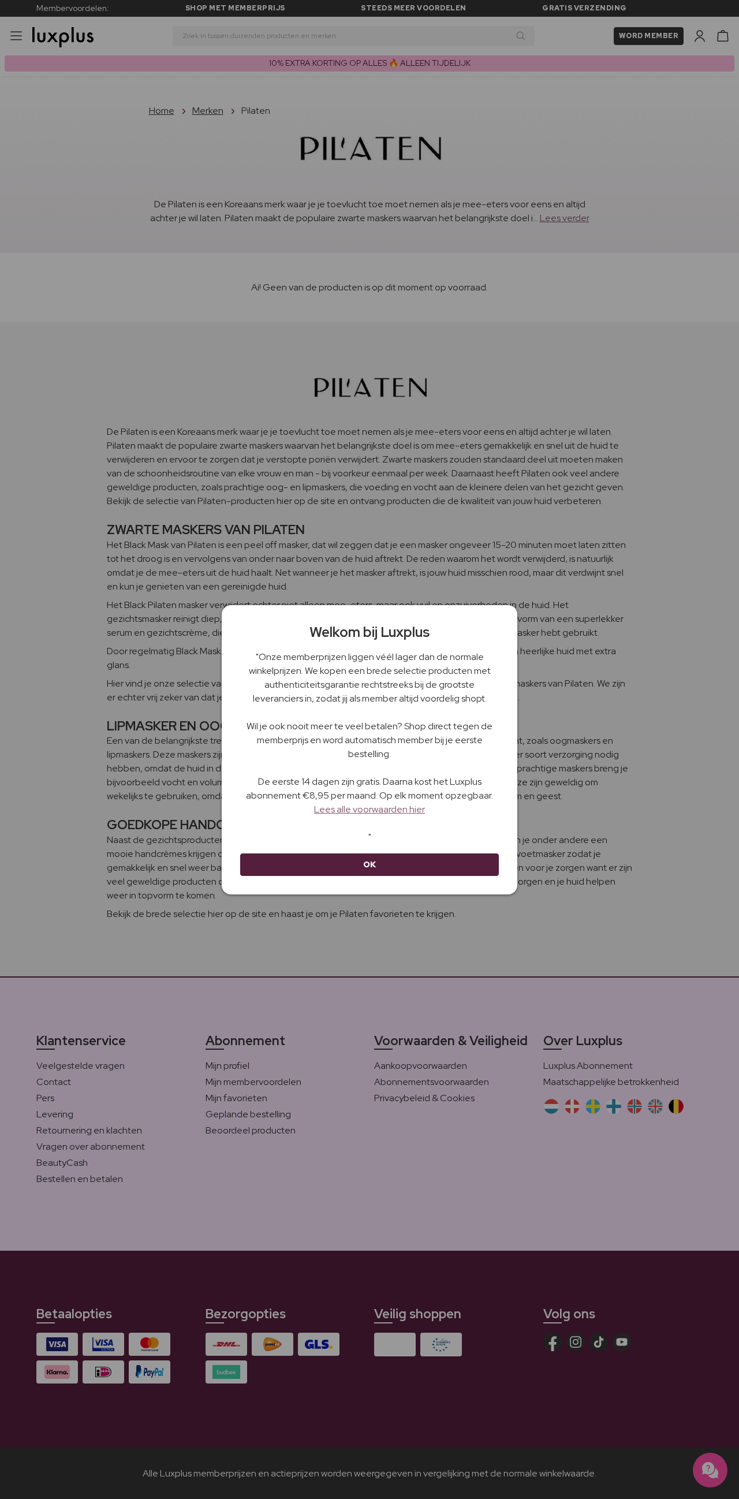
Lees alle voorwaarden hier (369, 809)
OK (369, 864)
